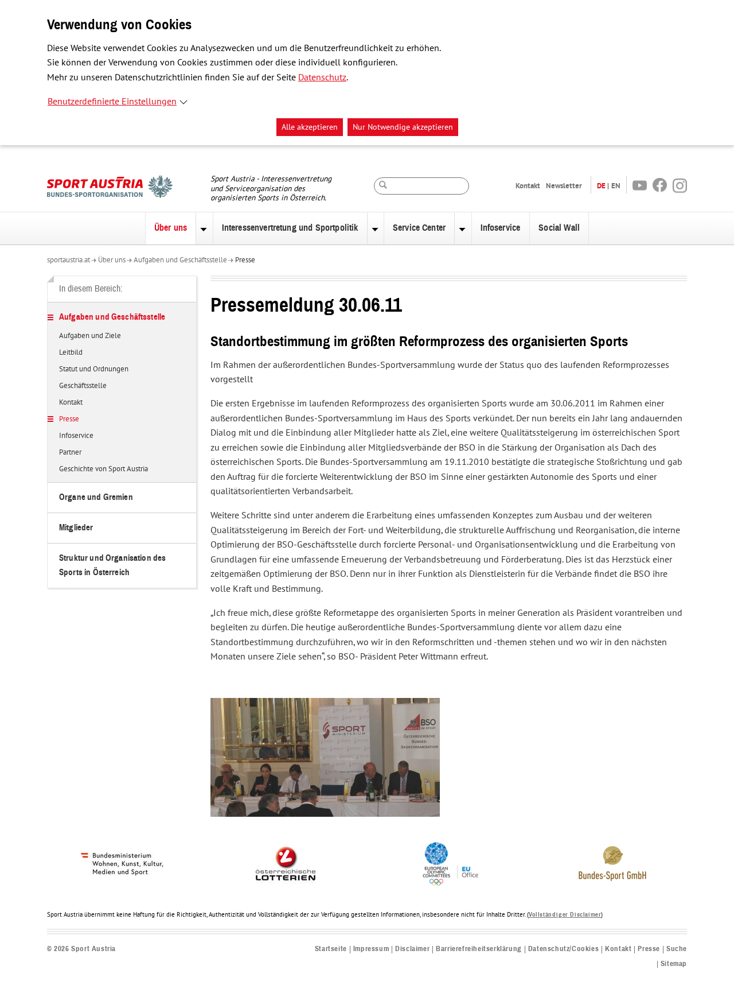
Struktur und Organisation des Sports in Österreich (112, 565)
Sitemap (674, 964)
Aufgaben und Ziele (90, 336)
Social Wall (559, 227)
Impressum (371, 949)
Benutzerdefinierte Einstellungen (112, 101)
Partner (70, 453)
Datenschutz (322, 77)
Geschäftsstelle (83, 386)
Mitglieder (76, 527)
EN (615, 186)
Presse (245, 260)
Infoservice (501, 227)
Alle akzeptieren (310, 127)
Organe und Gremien (96, 497)
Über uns (170, 227)
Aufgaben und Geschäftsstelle (180, 260)
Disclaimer (412, 949)
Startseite (331, 949)
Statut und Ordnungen (93, 370)
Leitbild (71, 353)
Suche (676, 949)
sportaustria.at (68, 260)
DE (601, 186)
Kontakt (528, 186)
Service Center (419, 227)
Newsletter (564, 186)
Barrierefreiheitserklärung (479, 949)
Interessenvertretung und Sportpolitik (290, 227)
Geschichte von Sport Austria (103, 469)
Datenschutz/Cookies (563, 949)
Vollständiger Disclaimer (565, 914)
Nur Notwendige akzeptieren (403, 127)
